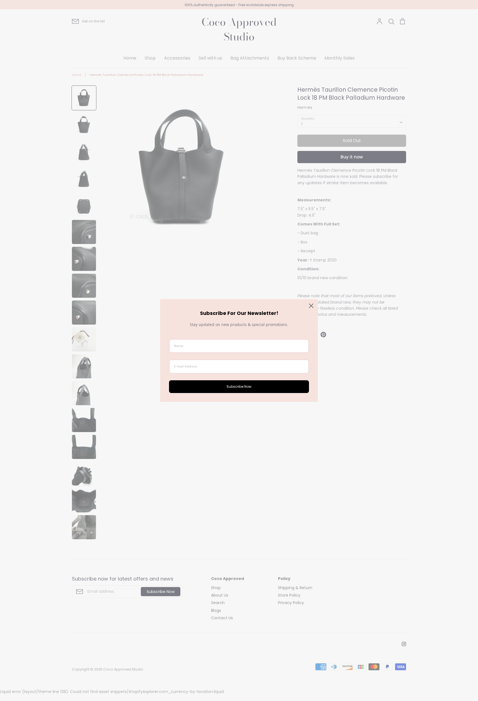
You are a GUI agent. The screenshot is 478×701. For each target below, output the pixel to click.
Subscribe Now (239, 386)
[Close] (311, 305)
